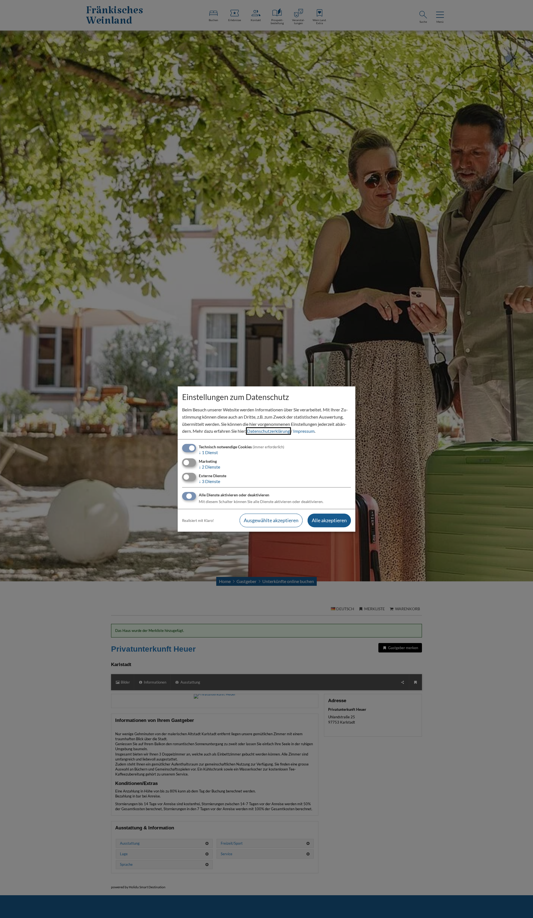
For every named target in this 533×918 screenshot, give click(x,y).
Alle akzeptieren (329, 520)
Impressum (304, 431)
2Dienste (209, 466)
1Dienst (208, 452)
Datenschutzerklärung (268, 431)
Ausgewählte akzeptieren (271, 520)
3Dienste (209, 481)
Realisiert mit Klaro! (198, 520)
